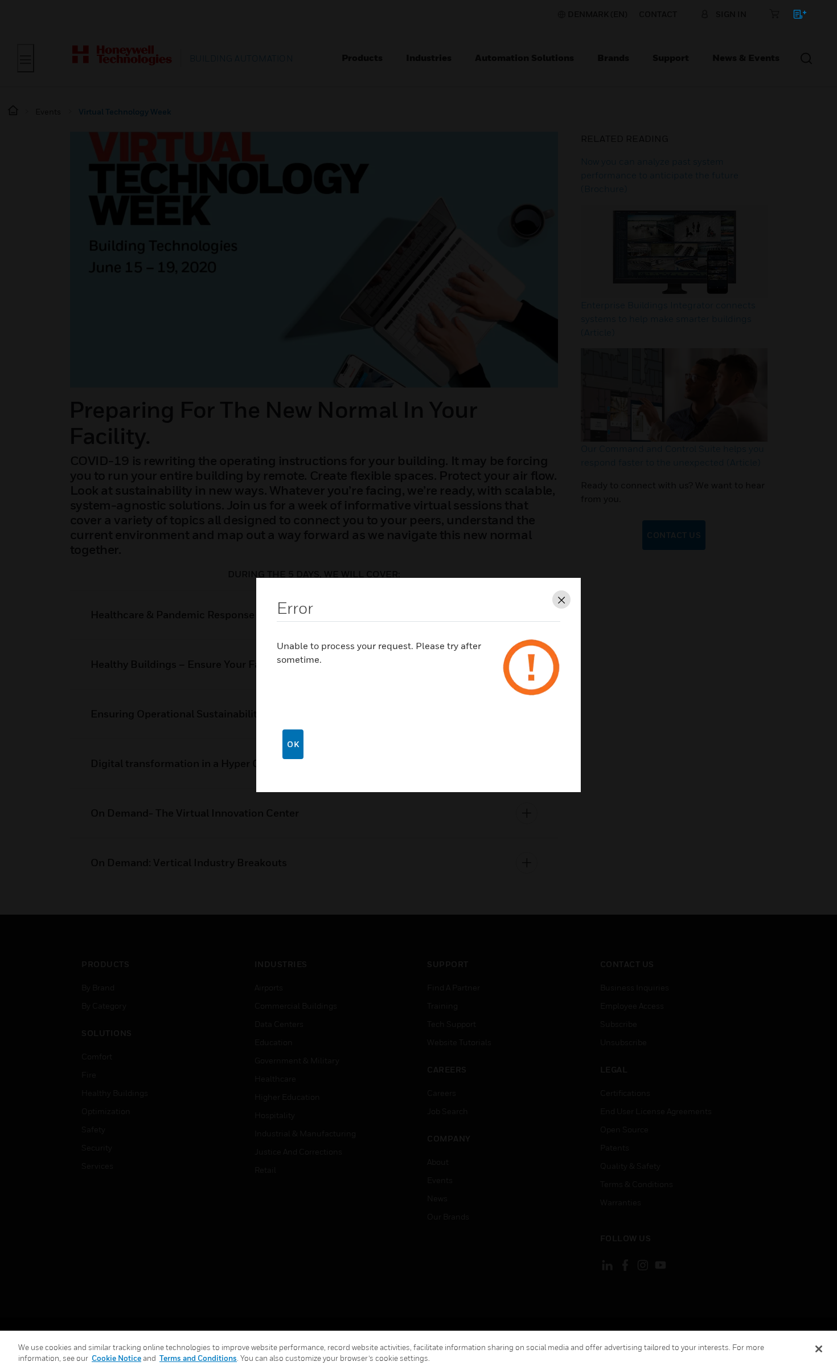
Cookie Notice (116, 1358)
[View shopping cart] (794, 16)
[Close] (818, 1348)
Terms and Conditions (198, 1358)
